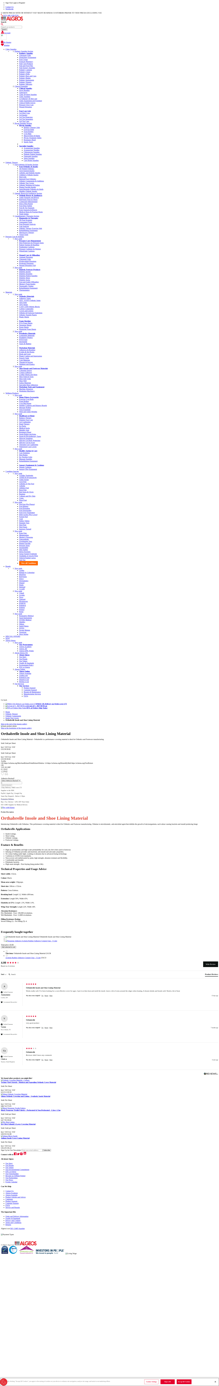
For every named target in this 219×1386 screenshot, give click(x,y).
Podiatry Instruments (26, 80)
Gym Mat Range (25, 403)
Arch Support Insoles (26, 171)
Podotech (22, 605)
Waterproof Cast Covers (27, 447)
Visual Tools (23, 235)
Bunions (22, 494)
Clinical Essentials (21, 86)
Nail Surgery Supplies (27, 68)
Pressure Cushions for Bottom (30, 249)
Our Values (23, 661)
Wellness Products (12, 393)
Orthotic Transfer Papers (28, 315)
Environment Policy (26, 665)
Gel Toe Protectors (26, 117)
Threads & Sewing (26, 362)
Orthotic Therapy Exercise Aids (30, 228)
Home (7, 712)
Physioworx (23, 601)
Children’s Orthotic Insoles (28, 175)
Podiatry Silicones (25, 84)
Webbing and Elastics (27, 364)
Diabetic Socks (24, 280)
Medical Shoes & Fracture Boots (31, 212)
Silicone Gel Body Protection (29, 440)
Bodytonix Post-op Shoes (28, 200)
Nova (21, 597)
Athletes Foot (24, 488)
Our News (9, 1180)
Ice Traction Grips (25, 457)
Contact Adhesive (25, 373)
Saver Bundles (24, 90)
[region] (109, 1382)
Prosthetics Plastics (26, 338)
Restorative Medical (26, 616)
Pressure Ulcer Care (26, 105)
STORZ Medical (25, 620)
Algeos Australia (25, 673)
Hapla (21, 585)
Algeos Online (20, 669)
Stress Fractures (24, 552)
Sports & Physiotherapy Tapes (30, 436)
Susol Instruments (25, 618)
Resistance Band (30, 140)
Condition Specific (12, 471)
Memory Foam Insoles (27, 284)
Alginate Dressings (26, 257)
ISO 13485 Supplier (17, 1228)
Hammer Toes (24, 523)
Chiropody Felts (25, 55)
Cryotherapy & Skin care (28, 99)
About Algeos (10, 640)
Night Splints (24, 214)
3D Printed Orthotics (26, 169)
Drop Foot (23, 500)
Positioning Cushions (26, 247)
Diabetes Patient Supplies (28, 276)
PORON (22, 603)
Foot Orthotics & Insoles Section (26, 165)
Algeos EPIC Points (26, 651)
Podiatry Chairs (24, 72)
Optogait (22, 599)
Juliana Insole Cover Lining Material (15, 1138)
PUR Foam (23, 340)
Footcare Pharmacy (26, 62)
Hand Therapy (24, 424)
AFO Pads (23, 303)
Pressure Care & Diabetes (14, 237)
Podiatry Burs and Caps (27, 76)
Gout (21, 519)
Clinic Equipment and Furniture (30, 101)
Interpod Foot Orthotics (27, 179)
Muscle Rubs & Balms (32, 136)
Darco (21, 579)
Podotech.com (24, 678)
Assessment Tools (25, 222)
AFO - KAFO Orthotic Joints (29, 300)
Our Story (22, 657)
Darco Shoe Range (26, 204)
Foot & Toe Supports (26, 208)
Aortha (21, 570)
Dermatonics (23, 581)
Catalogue (9, 1199)
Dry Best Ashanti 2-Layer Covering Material (18, 1124)
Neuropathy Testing (26, 286)
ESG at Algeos (24, 667)
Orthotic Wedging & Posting (29, 185)
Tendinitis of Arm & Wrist (28, 556)
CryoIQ (22, 589)
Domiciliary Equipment (27, 57)
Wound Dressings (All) (27, 265)
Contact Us (9, 7)
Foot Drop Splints (25, 206)
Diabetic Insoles (25, 272)
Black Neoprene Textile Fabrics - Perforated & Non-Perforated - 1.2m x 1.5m (30, 1110)
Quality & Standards (26, 663)
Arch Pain (22, 482)
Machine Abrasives (26, 389)
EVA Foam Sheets (25, 323)
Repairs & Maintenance (32, 692)
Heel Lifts (22, 177)
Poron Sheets (24, 327)
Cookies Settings (151, 1382)
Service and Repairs (12, 1207)
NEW (7, 638)
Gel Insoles (23, 115)
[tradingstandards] (26, 1253)
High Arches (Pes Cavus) (28, 515)
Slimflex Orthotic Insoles (28, 191)
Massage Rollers (25, 408)
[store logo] (12, 20)
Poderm (22, 608)
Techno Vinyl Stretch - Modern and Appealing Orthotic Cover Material (28, 1082)
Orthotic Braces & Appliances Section (28, 193)
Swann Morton (24, 630)
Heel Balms (23, 455)
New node (18, 239)
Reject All (167, 1382)
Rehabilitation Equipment (28, 230)
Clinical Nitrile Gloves (27, 103)
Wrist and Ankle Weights (28, 412)
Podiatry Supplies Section (24, 51)
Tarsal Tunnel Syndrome (28, 554)
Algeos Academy (25, 647)
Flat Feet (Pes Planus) (27, 504)
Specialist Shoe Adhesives (28, 385)
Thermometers (24, 290)
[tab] (211, 975)
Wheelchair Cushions (27, 251)
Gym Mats (27, 134)
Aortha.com (23, 675)
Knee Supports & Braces (28, 210)
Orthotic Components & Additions (31, 181)
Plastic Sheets (24, 317)
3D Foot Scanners (25, 220)
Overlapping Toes (25, 541)
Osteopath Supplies (31, 156)
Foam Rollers (28, 132)
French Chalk (24, 358)
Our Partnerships (11, 1178)
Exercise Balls (29, 130)
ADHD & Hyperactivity (28, 478)
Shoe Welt (23, 381)
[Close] (215, 1381)
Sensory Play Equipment (28, 469)
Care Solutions (24, 453)
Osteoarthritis (24, 539)
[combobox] (11, 27)
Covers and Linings (26, 311)
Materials (8, 292)
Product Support (29, 688)
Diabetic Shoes (24, 278)
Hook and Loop (25, 354)
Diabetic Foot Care (26, 420)
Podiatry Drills (24, 74)
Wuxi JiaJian (23, 634)
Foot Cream (23, 60)
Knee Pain (23, 533)
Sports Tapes (28, 142)
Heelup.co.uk (24, 682)
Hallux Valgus (24, 521)
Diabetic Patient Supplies (33, 154)
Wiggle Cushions (25, 467)
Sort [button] (3, 974)
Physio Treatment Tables (32, 138)
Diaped (21, 583)
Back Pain (23, 490)
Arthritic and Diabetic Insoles (29, 173)
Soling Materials (25, 383)
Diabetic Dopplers (25, 274)
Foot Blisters (23, 506)
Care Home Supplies (31, 160)
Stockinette (23, 342)
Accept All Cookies (184, 1382)
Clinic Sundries (24, 97)
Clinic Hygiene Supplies (28, 95)
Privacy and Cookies (12, 1220)
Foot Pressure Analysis (27, 224)
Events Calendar (11, 1182)
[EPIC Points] (4, 39)
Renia (21, 612)
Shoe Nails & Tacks (26, 377)
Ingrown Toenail (25, 529)
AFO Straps (23, 305)
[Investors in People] (50, 1253)
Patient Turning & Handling (29, 245)
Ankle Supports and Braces (29, 197)
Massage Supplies (25, 459)
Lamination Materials (26, 335)
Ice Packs (22, 426)
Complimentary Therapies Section (27, 216)
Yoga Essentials (24, 410)
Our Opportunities (12, 1174)
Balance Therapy (25, 418)
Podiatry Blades (25, 78)
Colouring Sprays (25, 370)
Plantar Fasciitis (24, 543)
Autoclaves (23, 92)
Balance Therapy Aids (32, 127)
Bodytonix (23, 577)
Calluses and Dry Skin (27, 496)
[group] (13, 963)
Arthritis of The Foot (26, 484)
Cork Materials (24, 360)
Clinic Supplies (10, 49)
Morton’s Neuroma (26, 537)
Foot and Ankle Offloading (29, 282)
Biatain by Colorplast (26, 573)
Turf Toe (22, 560)
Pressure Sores (24, 546)
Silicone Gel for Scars (27, 443)
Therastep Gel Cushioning (28, 445)
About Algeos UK (21, 653)
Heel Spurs (23, 527)
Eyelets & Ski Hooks (26, 352)
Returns (8, 1225)
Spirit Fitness (24, 626)
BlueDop (22, 575)
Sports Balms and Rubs (27, 434)
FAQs (26, 696)
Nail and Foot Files (26, 66)
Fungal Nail (23, 517)
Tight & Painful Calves (27, 558)
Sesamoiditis (23, 548)
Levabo (22, 595)
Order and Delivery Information (16, 1216)
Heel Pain (22, 525)
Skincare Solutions (26, 438)
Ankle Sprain (24, 480)
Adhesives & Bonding (27, 350)
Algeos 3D (23, 649)
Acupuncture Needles (31, 150)
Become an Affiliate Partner (15, 1176)
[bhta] (13, 1253)
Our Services (19, 684)
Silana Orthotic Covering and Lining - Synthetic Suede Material (25, 1096)
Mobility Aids (24, 430)
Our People (23, 659)
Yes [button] (42, 995)
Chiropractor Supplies (31, 152)
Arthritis (22, 486)
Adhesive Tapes (25, 298)
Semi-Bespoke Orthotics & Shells (31, 189)
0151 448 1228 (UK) (11, 15)
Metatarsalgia (24, 535)
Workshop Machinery (27, 391)
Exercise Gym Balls (26, 399)
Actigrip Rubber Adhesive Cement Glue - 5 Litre (23, 958)
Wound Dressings (25, 107)
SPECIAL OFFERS (12, 636)
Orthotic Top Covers (26, 183)
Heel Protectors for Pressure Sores (31, 243)
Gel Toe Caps (24, 121)
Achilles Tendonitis (26, 475)
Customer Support (30, 690)
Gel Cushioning (25, 422)
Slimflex (22, 622)
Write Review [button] (211, 964)
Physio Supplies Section (23, 123)
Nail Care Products (26, 64)
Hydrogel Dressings (26, 263)
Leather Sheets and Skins (28, 375)
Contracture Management (28, 202)
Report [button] (46, 995)
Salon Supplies (29, 158)
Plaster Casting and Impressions (30, 356)
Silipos (21, 624)
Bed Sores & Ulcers (26, 492)
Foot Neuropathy (25, 510)
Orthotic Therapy (11, 162)
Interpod (22, 587)
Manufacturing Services (32, 694)
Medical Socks (24, 428)
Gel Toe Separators (26, 119)
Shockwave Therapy (26, 232)
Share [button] (50, 995)
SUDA (21, 628)
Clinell (21, 593)
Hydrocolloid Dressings (27, 261)
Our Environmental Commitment (17, 1170)
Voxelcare (22, 632)
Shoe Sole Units (25, 379)
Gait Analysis (24, 226)
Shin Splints (23, 550)
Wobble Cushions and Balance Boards (33, 405)
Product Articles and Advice (15, 1197)
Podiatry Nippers (25, 82)
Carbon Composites (26, 309)
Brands (8, 566)
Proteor (21, 610)
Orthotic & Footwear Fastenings (30, 313)
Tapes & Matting (25, 344)
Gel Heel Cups (24, 113)
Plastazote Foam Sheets (27, 329)
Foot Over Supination (27, 513)
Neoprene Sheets (25, 325)
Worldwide (9, 9)
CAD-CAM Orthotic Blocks (29, 307)
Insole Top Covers (12, 718)
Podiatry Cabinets (25, 70)
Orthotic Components (13, 716)
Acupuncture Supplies (32, 148)
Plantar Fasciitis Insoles (27, 187)
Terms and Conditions (13, 1223)
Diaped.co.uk (24, 680)
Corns (21, 498)
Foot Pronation (24, 508)
